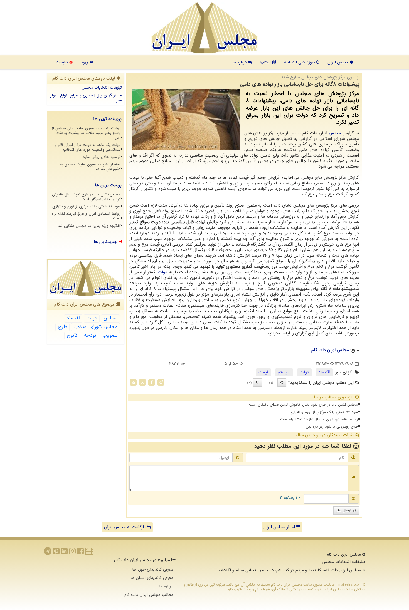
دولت (162, 272)
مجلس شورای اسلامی (95, 327)
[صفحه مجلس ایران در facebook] (80, 552)
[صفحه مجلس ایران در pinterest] (56, 552)
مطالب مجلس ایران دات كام (148, 595)
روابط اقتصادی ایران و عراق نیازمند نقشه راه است (319, 419)
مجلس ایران (338, 62)
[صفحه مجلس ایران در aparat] (89, 552)
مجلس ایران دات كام (330, 350)
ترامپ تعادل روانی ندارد (101, 157)
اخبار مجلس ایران (279, 527)
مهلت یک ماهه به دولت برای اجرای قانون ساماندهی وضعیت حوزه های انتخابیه (87, 147)
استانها (266, 62)
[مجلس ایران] (204, 28)
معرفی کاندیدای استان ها (151, 578)
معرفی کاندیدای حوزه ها (152, 569)
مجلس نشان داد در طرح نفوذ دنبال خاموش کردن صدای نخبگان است (303, 404)
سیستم (284, 372)
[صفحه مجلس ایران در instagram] (72, 552)
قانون (72, 335)
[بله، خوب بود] (281, 382)
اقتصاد (324, 372)
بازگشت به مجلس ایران (125, 527)
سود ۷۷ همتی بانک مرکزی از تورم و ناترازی (324, 412)
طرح (62, 327)
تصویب (109, 335)
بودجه (90, 335)
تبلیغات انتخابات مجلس (102, 88)
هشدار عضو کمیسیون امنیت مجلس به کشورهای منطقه (90, 167)
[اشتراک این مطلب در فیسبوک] (152, 382)
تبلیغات (62, 62)
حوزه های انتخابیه (300, 62)
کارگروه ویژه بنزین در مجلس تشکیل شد (89, 226)
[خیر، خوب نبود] (257, 382)
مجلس (335, 133)
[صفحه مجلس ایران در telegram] (47, 552)
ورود (85, 62)
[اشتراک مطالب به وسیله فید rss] (133, 382)
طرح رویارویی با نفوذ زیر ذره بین (332, 426)
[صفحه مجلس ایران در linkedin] (64, 552)
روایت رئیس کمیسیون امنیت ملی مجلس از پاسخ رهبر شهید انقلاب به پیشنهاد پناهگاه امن (86, 133)
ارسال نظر (344, 510)
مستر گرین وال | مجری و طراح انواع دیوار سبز (86, 98)
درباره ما (240, 62)
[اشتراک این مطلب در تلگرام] (161, 382)
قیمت (263, 372)
